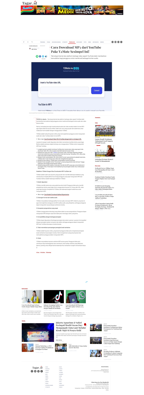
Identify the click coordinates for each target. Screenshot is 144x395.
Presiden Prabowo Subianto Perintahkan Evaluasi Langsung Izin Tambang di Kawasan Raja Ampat (113, 353)
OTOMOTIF (64, 42)
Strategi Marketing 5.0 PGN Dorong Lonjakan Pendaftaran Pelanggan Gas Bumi (44, 347)
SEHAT (60, 366)
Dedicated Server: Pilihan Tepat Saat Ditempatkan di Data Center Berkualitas (104, 169)
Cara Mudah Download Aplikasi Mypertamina (56, 194)
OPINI (46, 379)
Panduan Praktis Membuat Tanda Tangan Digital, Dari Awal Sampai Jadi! (105, 178)
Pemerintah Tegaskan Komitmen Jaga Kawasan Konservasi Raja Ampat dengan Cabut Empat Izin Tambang (113, 340)
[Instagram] (121, 42)
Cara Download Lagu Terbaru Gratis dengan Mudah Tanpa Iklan (32, 305)
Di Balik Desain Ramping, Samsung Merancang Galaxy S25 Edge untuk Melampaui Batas (104, 187)
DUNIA (46, 366)
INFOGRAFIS (96, 42)
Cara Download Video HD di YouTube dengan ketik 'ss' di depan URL (62, 139)
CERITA (46, 377)
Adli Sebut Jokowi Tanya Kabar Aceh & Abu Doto (78, 346)
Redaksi (83, 388)
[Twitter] (115, 42)
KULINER (61, 372)
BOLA (46, 374)
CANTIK (60, 368)
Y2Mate (55, 152)
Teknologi (43, 58)
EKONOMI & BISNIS (56, 42)
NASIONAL (47, 368)
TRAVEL (23, 321)
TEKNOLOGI (72, 42)
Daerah (70, 344)
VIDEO (89, 42)
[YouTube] (118, 42)
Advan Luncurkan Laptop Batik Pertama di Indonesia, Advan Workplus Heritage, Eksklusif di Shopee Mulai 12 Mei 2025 (104, 205)
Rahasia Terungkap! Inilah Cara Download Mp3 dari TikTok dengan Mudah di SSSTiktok (53, 306)
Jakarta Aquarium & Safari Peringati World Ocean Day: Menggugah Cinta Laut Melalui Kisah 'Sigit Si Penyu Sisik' (71, 326)
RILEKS (60, 379)
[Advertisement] (72, 27)
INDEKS (102, 42)
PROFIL (46, 376)
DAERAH (47, 370)
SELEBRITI (61, 374)
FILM (60, 377)
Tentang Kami (78, 388)
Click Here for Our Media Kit (100, 382)
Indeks (107, 390)
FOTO (85, 42)
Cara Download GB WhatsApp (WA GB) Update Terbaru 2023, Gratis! (75, 306)
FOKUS (48, 42)
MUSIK (60, 376)
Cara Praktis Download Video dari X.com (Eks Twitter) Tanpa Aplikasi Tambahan (104, 196)
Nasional (37, 344)
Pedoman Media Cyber (96, 388)
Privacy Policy (88, 388)
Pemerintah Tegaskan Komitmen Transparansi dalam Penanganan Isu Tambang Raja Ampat (113, 328)
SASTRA (47, 381)
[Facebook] (113, 42)
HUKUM (46, 372)
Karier (103, 388)
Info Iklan (107, 388)
